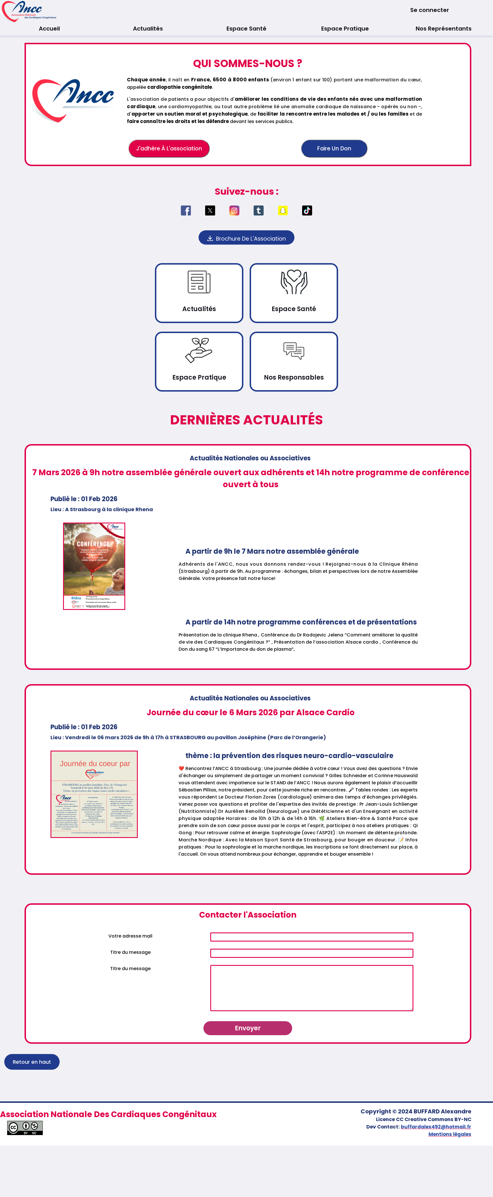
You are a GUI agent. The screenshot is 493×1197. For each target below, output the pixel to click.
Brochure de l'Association (250, 239)
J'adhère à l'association (169, 148)
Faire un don (334, 148)
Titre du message (130, 952)
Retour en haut (32, 1061)
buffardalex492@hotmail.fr (436, 1126)
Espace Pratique (345, 29)
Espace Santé (246, 29)
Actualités (148, 29)
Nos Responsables (294, 377)
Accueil (49, 29)
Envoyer (248, 1028)
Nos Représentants (444, 29)
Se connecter (429, 10)
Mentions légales (450, 1134)
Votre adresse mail (130, 936)
